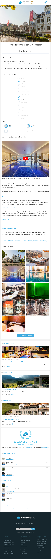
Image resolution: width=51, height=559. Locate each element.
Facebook (25, 523)
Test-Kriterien (23, 538)
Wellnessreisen (32, 509)
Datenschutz (11, 553)
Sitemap (38, 552)
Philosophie (23, 551)
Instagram (32, 523)
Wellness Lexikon (7, 548)
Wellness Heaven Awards (25, 548)
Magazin (22, 544)
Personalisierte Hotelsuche (9, 544)
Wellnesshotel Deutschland (40, 240)
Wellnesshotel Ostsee (27, 240)
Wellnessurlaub (17, 509)
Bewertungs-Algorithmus (25, 540)
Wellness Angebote (7, 546)
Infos (5, 39)
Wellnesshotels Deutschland (42, 539)
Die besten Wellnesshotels (9, 542)
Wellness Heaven (24, 549)
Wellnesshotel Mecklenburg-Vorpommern (11, 240)
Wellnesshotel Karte (7, 540)
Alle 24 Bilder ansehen (27, 335)
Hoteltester (23, 542)
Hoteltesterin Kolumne (25, 546)
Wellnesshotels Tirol (41, 545)
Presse (5, 538)
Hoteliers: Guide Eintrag (8, 551)
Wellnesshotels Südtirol (41, 549)
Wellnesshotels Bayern (41, 541)
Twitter (18, 523)
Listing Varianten (24, 553)
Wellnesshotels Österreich (42, 543)
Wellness (24, 509)
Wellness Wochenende (7, 509)
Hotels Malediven (40, 550)
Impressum (6, 553)
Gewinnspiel (6, 549)
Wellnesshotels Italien (41, 547)
